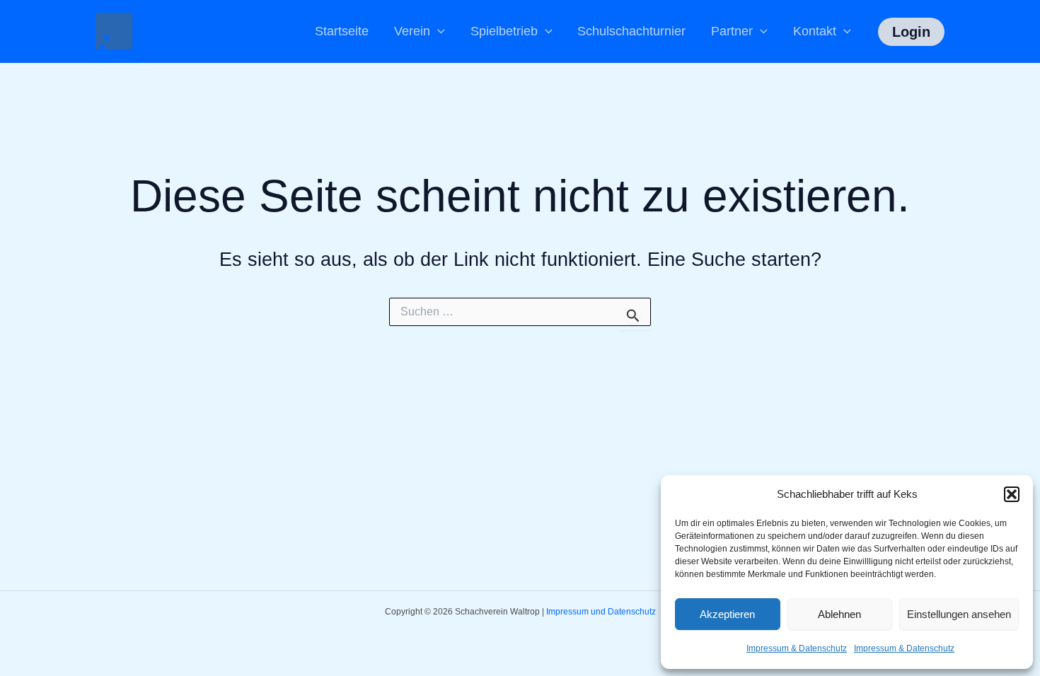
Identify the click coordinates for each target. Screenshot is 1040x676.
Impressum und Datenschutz (601, 612)
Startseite (342, 31)
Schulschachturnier (631, 31)
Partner (732, 31)
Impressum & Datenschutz (796, 648)
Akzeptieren (727, 614)
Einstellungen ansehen (959, 614)
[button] (1012, 494)
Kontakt (814, 31)
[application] (437, 31)
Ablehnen (839, 614)
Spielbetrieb (504, 31)
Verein (412, 31)
